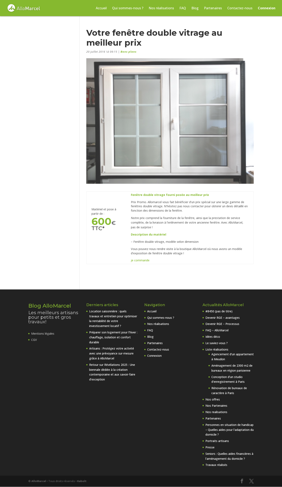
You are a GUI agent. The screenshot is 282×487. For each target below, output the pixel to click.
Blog (195, 8)
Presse (209, 447)
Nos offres (212, 399)
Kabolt (81, 481)
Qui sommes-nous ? (127, 8)
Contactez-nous (239, 8)
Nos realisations (216, 412)
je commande (140, 260)
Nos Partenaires (216, 406)
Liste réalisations (216, 349)
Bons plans (128, 51)
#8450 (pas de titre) (218, 311)
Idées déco (212, 337)
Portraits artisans (217, 441)
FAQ (182, 8)
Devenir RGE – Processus (222, 324)
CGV (34, 340)
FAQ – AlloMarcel (217, 330)
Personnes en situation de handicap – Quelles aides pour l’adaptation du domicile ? (229, 430)
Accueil (101, 8)
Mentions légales (42, 333)
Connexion (266, 8)
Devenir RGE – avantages (222, 318)
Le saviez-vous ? (216, 343)
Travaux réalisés (216, 465)
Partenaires (213, 8)
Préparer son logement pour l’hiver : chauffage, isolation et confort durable (113, 337)
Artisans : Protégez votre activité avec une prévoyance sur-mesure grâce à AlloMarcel (111, 353)
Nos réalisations (161, 8)
